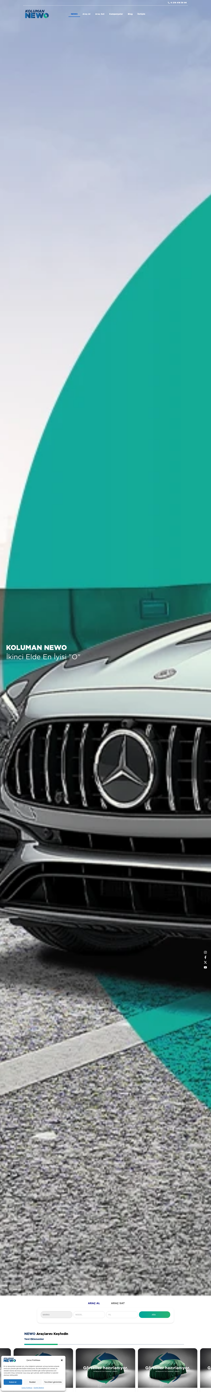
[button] (62, 1360)
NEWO (74, 14)
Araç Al (86, 14)
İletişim (141, 14)
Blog (130, 14)
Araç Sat (99, 14)
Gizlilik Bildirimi (39, 1388)
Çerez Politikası (27, 1388)
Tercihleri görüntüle (53, 1382)
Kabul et (12, 1382)
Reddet (32, 1382)
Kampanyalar (116, 14)
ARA (154, 1314)
